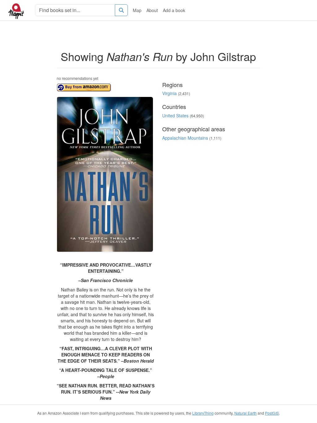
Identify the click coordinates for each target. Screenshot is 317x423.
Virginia (169, 93)
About (152, 10)
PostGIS (272, 413)
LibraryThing (203, 413)
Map (137, 10)
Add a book (174, 10)
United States (175, 115)
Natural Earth (245, 413)
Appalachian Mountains (185, 138)
